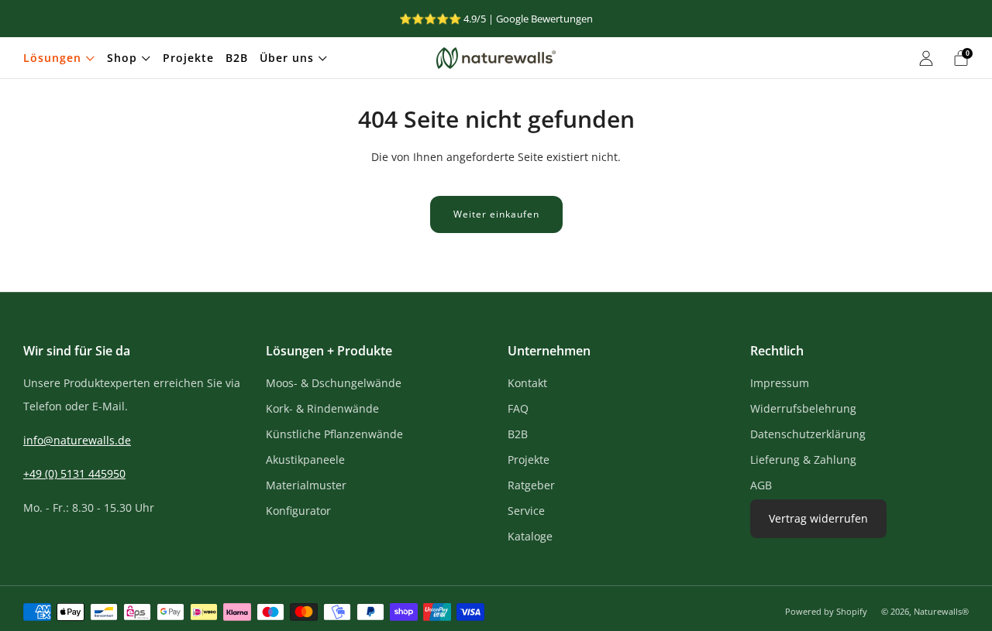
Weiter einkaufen (496, 214)
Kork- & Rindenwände (322, 408)
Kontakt (527, 383)
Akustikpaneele (305, 459)
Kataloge (530, 536)
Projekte (188, 57)
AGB (761, 485)
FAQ (518, 408)
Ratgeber (531, 485)
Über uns (287, 57)
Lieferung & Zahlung (803, 459)
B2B (237, 57)
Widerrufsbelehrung (803, 408)
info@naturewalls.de (77, 440)
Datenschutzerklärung (808, 434)
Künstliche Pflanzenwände (334, 434)
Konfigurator (298, 510)
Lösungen (52, 57)
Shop (122, 57)
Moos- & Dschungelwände (333, 383)
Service (526, 510)
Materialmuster (306, 485)
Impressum (779, 383)
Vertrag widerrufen (818, 518)
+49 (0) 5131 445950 (74, 473)
